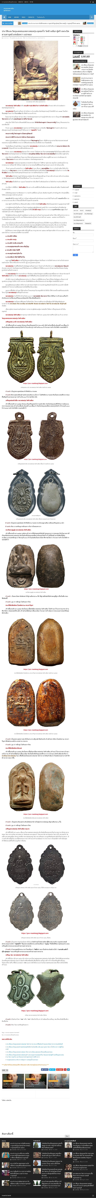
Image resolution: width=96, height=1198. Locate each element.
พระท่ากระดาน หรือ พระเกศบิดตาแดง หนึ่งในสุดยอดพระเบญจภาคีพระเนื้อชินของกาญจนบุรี (19, 1155)
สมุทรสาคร (76, 199)
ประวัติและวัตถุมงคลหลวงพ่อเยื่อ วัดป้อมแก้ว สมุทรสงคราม (58, 1085)
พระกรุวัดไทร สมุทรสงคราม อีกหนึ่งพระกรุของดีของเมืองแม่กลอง (20, 1164)
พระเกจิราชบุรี (77, 217)
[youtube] (93, 2)
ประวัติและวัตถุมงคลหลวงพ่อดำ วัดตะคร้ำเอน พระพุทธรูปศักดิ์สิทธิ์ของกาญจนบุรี (83, 1185)
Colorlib (9, 1195)
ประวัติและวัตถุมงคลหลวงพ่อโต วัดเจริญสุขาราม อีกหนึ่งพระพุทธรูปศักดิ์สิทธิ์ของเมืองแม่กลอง (83, 1145)
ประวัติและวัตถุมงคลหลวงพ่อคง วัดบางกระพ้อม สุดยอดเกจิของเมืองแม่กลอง (29, 1052)
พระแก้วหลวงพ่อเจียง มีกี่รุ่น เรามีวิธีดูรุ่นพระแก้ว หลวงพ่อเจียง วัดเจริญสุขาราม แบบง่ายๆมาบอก (51, 1183)
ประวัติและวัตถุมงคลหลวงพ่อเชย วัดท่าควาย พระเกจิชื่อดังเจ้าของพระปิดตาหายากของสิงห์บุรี (34, 1044)
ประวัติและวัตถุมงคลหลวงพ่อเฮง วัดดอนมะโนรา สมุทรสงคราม (13, 1085)
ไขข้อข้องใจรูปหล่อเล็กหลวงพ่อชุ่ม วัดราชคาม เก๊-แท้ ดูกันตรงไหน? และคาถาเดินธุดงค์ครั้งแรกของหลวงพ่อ (52, 1172)
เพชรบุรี (76, 202)
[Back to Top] (93, 1196)
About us (26, 2)
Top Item (31, 2)
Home (9, 17)
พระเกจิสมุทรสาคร (60, 23)
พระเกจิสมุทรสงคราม (31, 38)
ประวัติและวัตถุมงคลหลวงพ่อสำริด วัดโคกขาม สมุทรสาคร (83, 1166)
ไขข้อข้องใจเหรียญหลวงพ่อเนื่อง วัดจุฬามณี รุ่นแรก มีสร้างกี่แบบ (51, 1154)
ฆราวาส (76, 210)
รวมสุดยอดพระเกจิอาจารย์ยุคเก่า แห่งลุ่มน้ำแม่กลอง (22, 1060)
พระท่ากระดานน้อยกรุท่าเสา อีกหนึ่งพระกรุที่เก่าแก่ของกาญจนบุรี (20, 1182)
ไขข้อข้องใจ (41, 17)
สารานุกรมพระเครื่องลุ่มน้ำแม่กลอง (9, 2)
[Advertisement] (60, 9)
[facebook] (91, 2)
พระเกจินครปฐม (88, 213)
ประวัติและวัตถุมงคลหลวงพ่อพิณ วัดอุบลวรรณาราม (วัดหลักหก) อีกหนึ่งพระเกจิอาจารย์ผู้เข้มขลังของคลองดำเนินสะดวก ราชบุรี (83, 69)
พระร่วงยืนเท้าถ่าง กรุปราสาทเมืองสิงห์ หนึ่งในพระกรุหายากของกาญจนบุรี (20, 1173)
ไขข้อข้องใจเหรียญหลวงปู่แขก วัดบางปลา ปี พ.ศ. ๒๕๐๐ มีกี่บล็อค (52, 1162)
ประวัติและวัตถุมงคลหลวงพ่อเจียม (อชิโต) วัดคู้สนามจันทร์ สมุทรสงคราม (35, 1084)
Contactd (31, 17)
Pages (23, 17)
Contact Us (20, 2)
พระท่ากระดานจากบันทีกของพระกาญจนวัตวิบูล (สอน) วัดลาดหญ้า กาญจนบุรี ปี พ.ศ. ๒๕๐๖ (20, 1145)
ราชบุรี (75, 193)
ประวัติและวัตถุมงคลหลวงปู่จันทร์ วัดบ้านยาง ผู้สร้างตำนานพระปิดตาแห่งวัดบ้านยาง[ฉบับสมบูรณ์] (83, 93)
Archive (16, 17)
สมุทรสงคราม (41, 38)
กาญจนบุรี (76, 189)
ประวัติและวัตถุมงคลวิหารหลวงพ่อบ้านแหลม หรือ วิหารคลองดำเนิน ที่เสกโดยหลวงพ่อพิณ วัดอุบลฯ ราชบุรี (83, 1156)
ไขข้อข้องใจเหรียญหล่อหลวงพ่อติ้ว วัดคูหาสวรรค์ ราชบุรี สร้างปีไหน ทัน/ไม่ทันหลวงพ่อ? (52, 1145)
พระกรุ (81, 210)
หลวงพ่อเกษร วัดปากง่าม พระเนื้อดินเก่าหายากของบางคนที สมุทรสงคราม (83, 1175)
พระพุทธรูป (88, 210)
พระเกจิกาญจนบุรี (78, 213)
